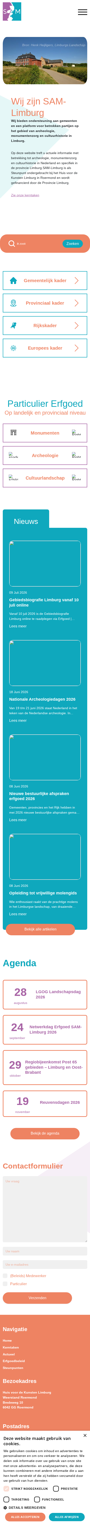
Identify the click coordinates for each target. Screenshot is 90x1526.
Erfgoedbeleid (14, 1361)
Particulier (18, 1284)
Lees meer (18, 626)
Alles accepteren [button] (25, 1517)
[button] (45, 1508)
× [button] (85, 1435)
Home (7, 1340)
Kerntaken (11, 1347)
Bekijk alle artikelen (40, 929)
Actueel (9, 1354)
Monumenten (45, 433)
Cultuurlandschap (45, 478)
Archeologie (45, 455)
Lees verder (57, 1480)
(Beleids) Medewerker (28, 1276)
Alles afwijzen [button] (67, 1517)
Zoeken (72, 244)
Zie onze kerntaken (25, 195)
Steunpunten (13, 1368)
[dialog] (45, 1478)
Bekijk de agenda (45, 1133)
